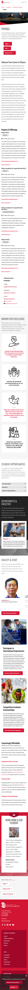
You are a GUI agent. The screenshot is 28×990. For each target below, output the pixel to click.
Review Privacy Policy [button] (13, 982)
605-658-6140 (8, 301)
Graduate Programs (17, 7)
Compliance (6, 957)
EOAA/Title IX (7, 962)
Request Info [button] (8, 53)
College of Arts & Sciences (10, 287)
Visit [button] (6, 48)
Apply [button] (6, 44)
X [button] (26, 975)
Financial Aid (5, 779)
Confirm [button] (13, 987)
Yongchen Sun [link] (5, 600)
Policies (5, 945)
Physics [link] (5, 539)
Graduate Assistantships (9, 796)
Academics (8, 7)
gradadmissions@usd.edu (11, 303)
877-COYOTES (4, 914)
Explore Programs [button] (8, 894)
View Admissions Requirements (9, 161)
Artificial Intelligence (9, 938)
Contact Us (4, 918)
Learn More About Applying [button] (12, 730)
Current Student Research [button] (12, 673)
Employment (7, 940)
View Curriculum (5, 164)
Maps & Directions (5, 921)
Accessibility (7, 955)
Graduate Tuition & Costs (9, 761)
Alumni (5, 936)
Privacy (5, 959)
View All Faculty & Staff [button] (9, 613)
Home (2, 7)
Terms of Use (7, 964)
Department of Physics (9, 293)
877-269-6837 (4, 915)
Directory (6, 943)
